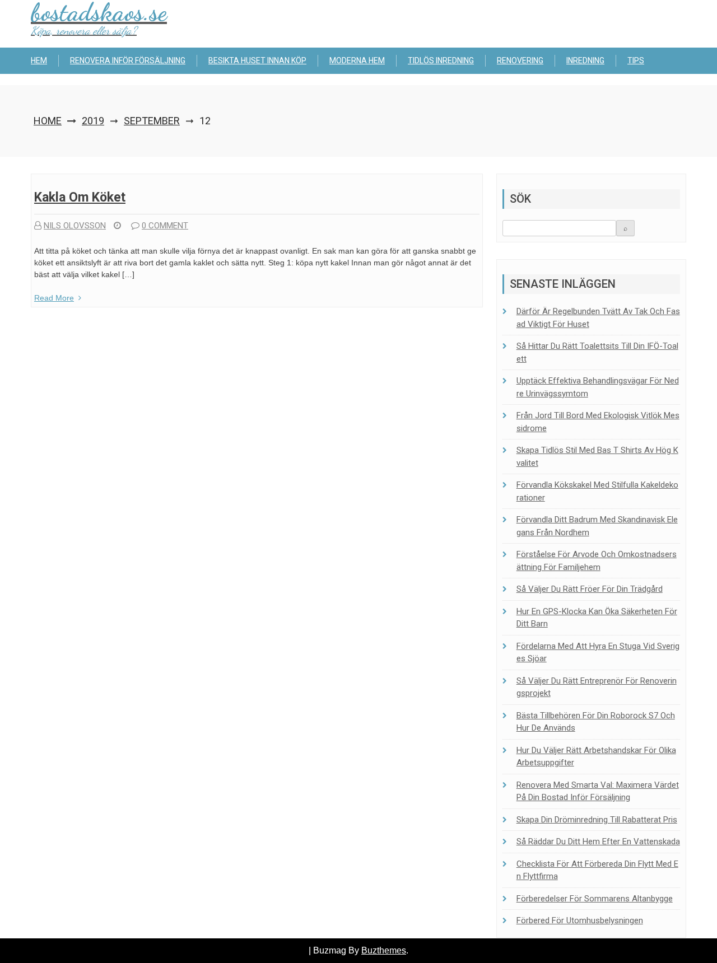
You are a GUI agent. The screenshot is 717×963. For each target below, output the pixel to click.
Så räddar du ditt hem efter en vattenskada (598, 841)
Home (48, 121)
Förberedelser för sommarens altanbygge (594, 899)
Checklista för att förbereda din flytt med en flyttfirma (597, 870)
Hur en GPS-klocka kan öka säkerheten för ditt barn (596, 617)
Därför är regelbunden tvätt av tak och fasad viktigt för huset (598, 317)
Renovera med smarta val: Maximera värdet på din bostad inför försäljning (597, 791)
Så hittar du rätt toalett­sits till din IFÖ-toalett (597, 352)
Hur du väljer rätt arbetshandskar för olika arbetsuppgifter (596, 756)
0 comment (165, 226)
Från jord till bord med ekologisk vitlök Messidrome (597, 421)
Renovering (520, 60)
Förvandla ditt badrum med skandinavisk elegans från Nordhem (597, 526)
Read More (54, 297)
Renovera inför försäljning (127, 60)
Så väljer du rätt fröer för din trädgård (589, 589)
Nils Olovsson (75, 226)
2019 (93, 121)
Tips (635, 60)
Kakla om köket (79, 197)
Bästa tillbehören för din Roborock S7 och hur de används (595, 721)
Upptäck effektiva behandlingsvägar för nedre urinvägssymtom (597, 387)
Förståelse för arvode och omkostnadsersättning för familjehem (596, 560)
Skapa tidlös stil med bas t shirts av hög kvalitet (597, 456)
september (152, 121)
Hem (39, 60)
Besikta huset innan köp (257, 60)
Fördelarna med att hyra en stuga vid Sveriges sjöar (597, 652)
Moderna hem (357, 60)
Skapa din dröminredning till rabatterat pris (596, 820)
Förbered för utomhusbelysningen (579, 920)
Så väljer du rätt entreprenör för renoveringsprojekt (596, 687)
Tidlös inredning (441, 60)
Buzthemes (383, 950)
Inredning (585, 60)
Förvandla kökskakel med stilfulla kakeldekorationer (597, 491)
